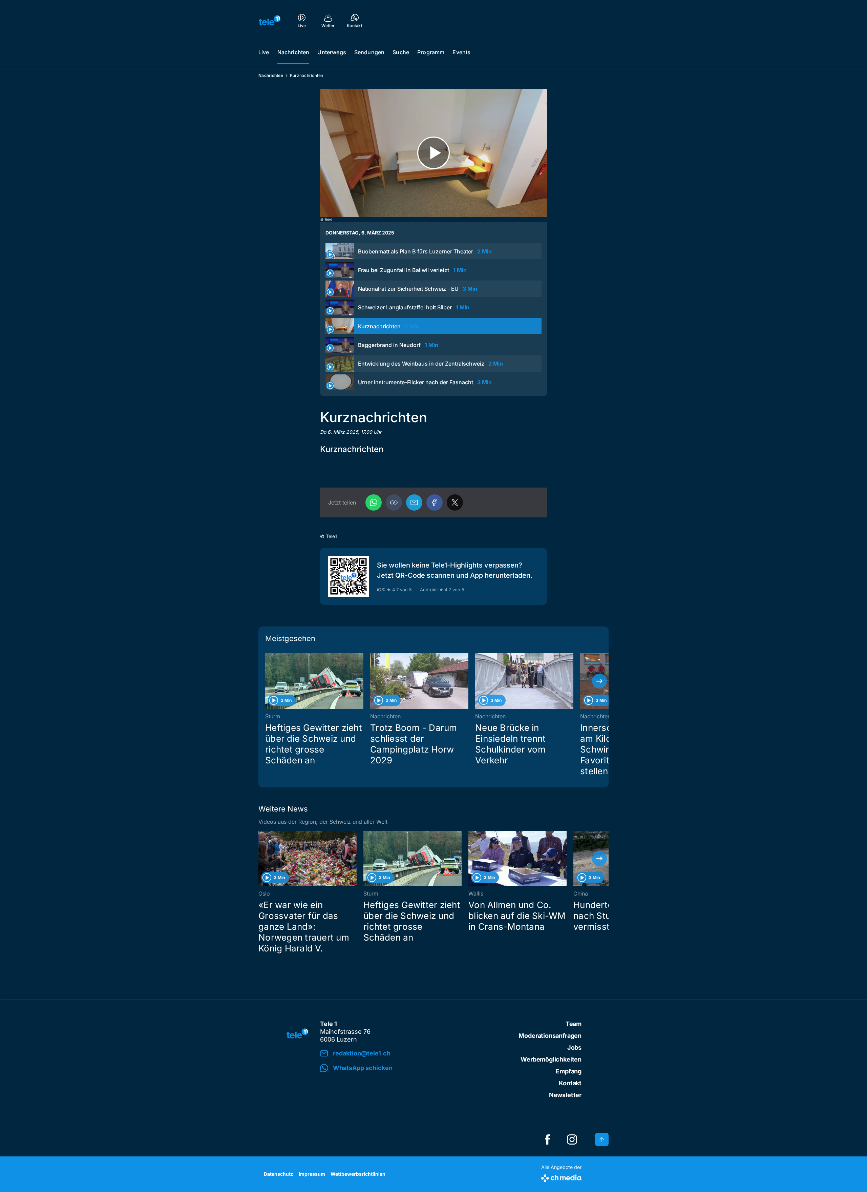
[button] (394, 502)
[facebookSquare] (547, 1139)
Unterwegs (331, 52)
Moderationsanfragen (550, 1035)
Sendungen (369, 52)
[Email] (414, 502)
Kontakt (570, 1083)
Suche (401, 52)
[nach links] (267, 681)
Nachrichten (293, 52)
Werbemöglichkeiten (551, 1059)
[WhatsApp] (373, 502)
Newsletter (565, 1094)
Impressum (312, 1174)
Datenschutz (278, 1174)
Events (461, 52)
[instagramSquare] (572, 1139)
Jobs (574, 1047)
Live (263, 52)
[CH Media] (561, 1177)
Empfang (568, 1071)
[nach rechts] (599, 681)
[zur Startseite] (269, 20)
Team (573, 1023)
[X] (455, 502)
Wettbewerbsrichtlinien (358, 1174)
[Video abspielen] (433, 153)
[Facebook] (434, 502)
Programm (430, 52)
